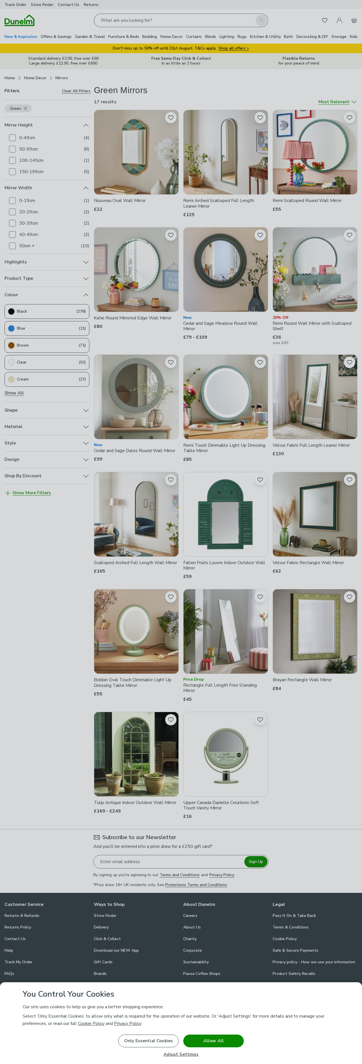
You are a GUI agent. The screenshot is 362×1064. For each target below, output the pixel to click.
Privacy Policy (127, 1023)
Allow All (213, 1041)
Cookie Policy (91, 1023)
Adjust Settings (180, 1054)
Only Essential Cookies (148, 1041)
